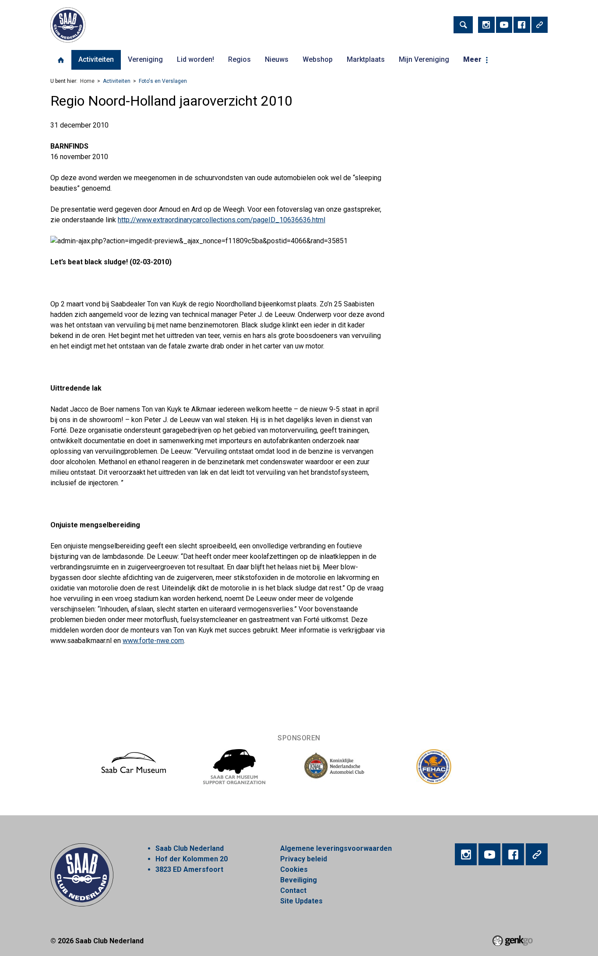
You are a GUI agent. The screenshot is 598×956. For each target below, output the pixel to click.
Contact (293, 890)
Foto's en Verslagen (163, 81)
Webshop (318, 59)
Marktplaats (366, 59)
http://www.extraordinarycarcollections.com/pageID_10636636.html (221, 220)
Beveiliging (298, 880)
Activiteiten (96, 59)
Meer (472, 59)
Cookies (294, 869)
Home (60, 60)
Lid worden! (195, 59)
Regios (239, 59)
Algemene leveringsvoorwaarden (336, 848)
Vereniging (145, 59)
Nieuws (276, 59)
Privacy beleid (303, 859)
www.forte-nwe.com (153, 640)
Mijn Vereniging (424, 59)
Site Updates (301, 901)
